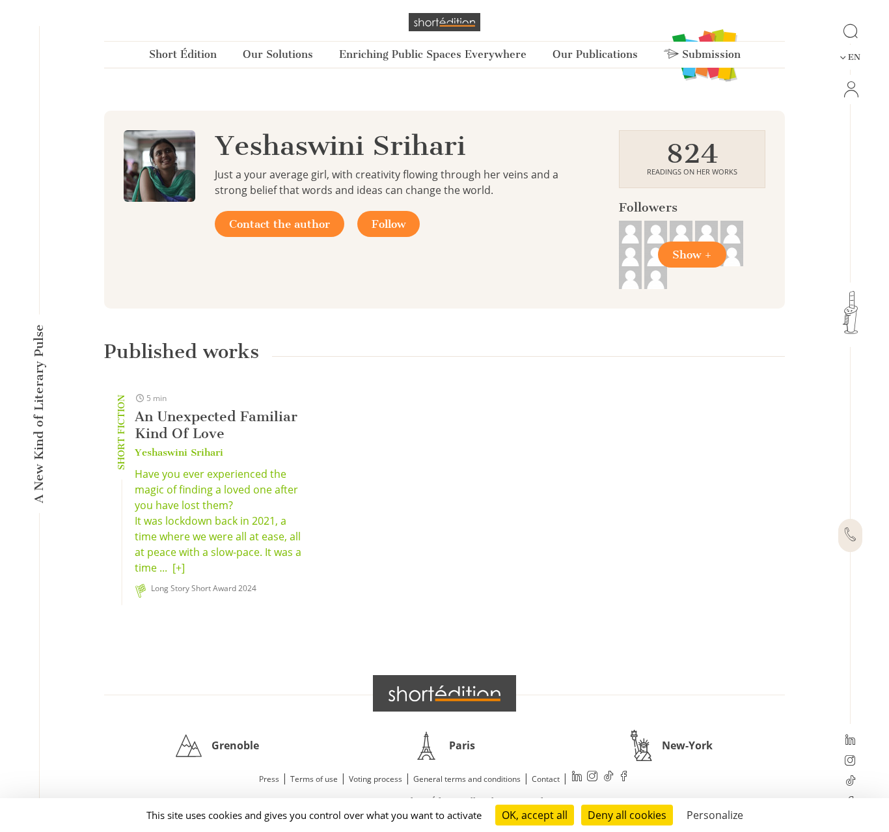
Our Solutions (278, 54)
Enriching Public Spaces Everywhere (433, 54)
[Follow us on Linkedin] (850, 740)
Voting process (375, 778)
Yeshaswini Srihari (179, 452)
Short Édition (183, 54)
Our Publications (595, 54)
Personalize (715, 815)
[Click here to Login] (850, 89)
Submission (710, 54)
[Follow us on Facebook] (624, 778)
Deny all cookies (627, 815)
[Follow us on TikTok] (850, 781)
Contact (546, 778)
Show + (692, 254)
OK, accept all (535, 815)
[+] (178, 568)
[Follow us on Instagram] (850, 761)
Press (269, 778)
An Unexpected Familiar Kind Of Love (216, 424)
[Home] (444, 22)
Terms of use (314, 778)
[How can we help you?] (850, 535)
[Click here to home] (444, 693)
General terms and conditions (467, 778)
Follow (388, 223)
